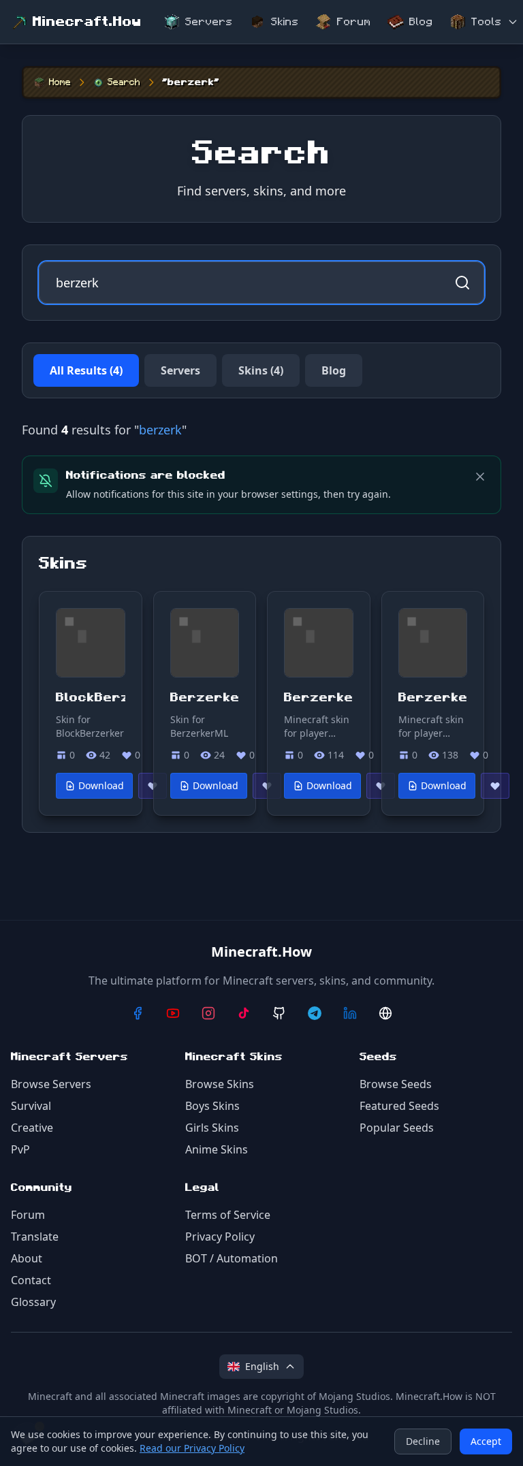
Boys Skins (212, 1105)
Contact (31, 1280)
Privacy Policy (220, 1236)
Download (101, 785)
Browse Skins (219, 1084)
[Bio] (385, 1013)
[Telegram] (314, 1013)
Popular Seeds (397, 1127)
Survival (31, 1105)
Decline (423, 1441)
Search (124, 82)
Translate (35, 1236)
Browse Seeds (396, 1084)
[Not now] (480, 477)
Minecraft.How (87, 22)
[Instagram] (208, 1013)
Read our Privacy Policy (192, 1447)
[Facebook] (137, 1013)
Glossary (33, 1301)
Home (60, 82)
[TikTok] (243, 1013)
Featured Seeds (399, 1105)
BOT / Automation (231, 1258)
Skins (285, 21)
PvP (20, 1149)
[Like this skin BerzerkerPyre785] (495, 786)
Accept (486, 1441)
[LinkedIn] (350, 1013)
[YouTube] (173, 1013)
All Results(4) (86, 370)
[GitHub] (279, 1013)
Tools (486, 21)
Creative (32, 1127)
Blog (421, 21)
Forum (354, 21)
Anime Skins (216, 1149)
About (26, 1258)
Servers (209, 21)
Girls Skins (212, 1127)
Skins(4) (260, 370)
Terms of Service (227, 1214)
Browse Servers (51, 1084)
